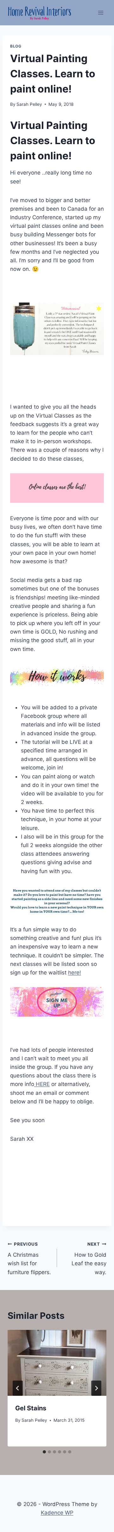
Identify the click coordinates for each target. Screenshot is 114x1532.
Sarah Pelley (29, 104)
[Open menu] (100, 12)
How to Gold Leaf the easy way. (89, 1258)
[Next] (96, 1388)
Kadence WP (57, 1513)
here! (74, 972)
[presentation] (57, 1363)
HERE (42, 1084)
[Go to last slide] (18, 1388)
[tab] (44, 1451)
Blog (15, 46)
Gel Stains (30, 1408)
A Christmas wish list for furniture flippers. (29, 1258)
